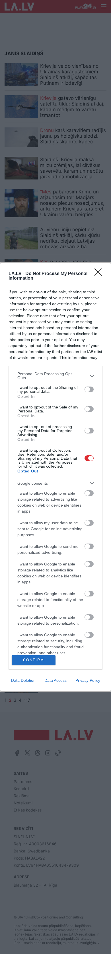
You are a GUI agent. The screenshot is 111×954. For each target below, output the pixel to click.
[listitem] (55, 376)
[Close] (99, 274)
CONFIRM (33, 660)
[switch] (89, 389)
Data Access (55, 680)
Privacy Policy (87, 680)
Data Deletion (23, 680)
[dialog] (55, 477)
